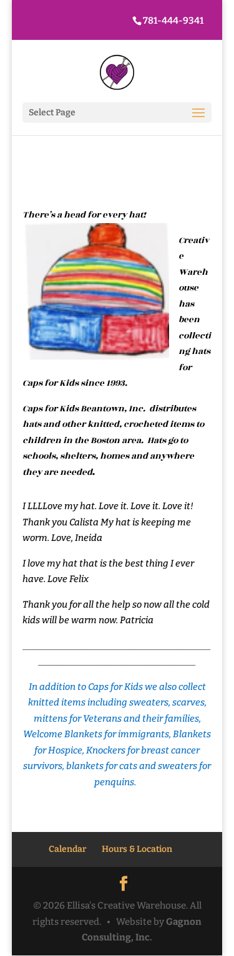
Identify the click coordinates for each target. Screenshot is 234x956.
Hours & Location (137, 849)
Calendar (67, 849)
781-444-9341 (173, 20)
